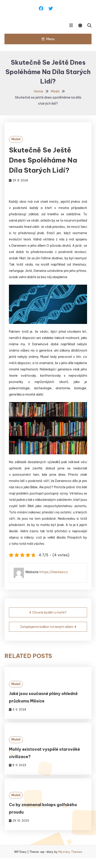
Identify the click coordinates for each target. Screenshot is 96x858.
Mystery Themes (70, 852)
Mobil (15, 139)
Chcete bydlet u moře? (49, 612)
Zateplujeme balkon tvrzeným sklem (46, 627)
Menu (50, 39)
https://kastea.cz (53, 572)
